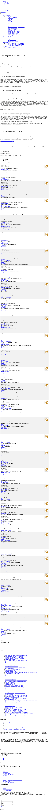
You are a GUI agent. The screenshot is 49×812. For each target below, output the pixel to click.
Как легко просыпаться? (10, 682)
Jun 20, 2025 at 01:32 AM (5, 486)
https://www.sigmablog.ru (6, 277)
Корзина (4, 788)
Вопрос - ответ (6, 3)
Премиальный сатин (12, 18)
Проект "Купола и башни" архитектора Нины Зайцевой (16, 712)
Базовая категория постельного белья (12, 716)
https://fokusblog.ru (4, 462)
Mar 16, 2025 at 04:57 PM (5, 351)
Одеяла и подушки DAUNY (13, 33)
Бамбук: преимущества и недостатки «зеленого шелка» (16, 660)
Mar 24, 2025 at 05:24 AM (5, 385)
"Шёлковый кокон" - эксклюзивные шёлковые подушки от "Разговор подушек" (21, 672)
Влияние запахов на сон (10, 684)
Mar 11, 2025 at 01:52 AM (5, 284)
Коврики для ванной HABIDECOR (15, 45)
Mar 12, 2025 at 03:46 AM (5, 301)
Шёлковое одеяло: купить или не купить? (13, 710)
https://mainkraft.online (5, 506)
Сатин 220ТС (10, 21)
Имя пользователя (5, 800)
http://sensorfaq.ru (4, 448)
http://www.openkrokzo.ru (6, 192)
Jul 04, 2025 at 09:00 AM (5, 517)
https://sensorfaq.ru (4, 196)
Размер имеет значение (10, 659)
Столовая (5, 46)
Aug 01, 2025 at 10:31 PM (5, 622)
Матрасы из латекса (12, 40)
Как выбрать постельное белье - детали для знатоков (16, 655)
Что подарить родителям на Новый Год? (13, 692)
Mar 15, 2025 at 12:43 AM (5, 334)
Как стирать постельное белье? (11, 666)
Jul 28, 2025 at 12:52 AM (5, 598)
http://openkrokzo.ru (5, 179)
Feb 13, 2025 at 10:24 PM (5, 200)
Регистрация (5, 786)
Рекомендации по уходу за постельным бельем (14, 656)
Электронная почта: (5, 642)
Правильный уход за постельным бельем (13, 663)
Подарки (9, 24)
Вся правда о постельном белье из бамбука (14, 711)
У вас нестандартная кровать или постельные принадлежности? (18, 664)
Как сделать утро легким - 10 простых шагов (14, 675)
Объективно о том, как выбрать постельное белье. (15, 687)
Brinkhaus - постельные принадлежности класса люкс (16, 696)
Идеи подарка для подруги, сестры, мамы (13, 690)
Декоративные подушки (13, 29)
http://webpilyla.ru (4, 290)
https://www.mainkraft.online (6, 618)
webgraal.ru (3, 171)
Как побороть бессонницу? (10, 670)
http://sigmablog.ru (4, 570)
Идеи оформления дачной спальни (12, 697)
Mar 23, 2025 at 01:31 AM (5, 368)
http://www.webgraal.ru (5, 206)
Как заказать (5, 2)
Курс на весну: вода (9, 676)
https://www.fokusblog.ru (6, 223)
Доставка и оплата (6, 773)
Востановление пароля (7, 790)
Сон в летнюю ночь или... (10, 683)
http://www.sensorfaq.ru (5, 405)
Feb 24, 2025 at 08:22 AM (5, 250)
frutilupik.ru (3, 178)
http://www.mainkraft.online (6, 554)
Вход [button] (4, 52)
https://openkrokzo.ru (5, 172)
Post (2, 650)
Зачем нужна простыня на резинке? (12, 701)
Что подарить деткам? (9, 688)
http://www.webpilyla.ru (5, 176)
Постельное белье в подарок (8, 782)
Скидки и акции (6, 5)
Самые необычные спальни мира (12, 674)
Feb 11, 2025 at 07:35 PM (5, 183)
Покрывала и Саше (11, 30)
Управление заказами (7, 789)
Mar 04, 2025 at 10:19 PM (5, 267)
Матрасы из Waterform (12, 39)
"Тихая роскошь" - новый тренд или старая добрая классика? (17, 715)
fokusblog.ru (3, 211)
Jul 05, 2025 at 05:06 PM (5, 534)
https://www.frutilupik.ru (5, 253)
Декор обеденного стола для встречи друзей (14, 686)
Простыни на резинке (12, 22)
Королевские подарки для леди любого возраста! (15, 693)
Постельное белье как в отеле (11, 714)
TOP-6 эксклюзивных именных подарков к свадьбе (15, 681)
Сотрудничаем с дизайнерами (43, 733)
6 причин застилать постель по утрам (12, 669)
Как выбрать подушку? (10, 706)
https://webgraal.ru (4, 213)
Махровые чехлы (11, 23)
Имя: (2, 640)
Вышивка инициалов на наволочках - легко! (14, 685)
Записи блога (2, 652)
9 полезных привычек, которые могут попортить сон (16, 680)
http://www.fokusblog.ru (5, 378)
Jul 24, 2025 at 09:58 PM (5, 582)
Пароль (2, 803)
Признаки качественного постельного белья (14, 657)
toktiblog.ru (3, 175)
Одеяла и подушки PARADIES (14, 34)
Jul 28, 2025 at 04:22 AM (5, 615)
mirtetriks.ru (3, 239)
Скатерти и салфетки (12, 47)
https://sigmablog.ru (4, 270)
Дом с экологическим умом (10, 662)
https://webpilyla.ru (4, 169)
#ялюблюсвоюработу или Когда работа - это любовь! (16, 702)
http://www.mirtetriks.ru (5, 273)
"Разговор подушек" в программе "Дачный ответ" (15, 703)
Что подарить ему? (9, 689)
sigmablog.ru (3, 245)
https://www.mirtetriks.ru (5, 611)
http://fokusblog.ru (4, 203)
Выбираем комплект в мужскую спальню (13, 707)
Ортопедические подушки (13, 41)
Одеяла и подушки (7, 26)
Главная (4, 1)
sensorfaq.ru (3, 188)
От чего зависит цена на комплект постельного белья (16, 695)
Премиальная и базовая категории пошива (33, 733)
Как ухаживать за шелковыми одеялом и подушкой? (16, 709)
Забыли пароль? (4, 807)
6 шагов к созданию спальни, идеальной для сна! (15, 667)
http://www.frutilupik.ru (5, 229)
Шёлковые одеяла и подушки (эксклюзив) (16, 27)
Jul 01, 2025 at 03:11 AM (5, 510)
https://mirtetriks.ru (4, 236)
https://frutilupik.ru (4, 594)
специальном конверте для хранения (31, 144)
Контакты (5, 6)
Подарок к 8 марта (9, 708)
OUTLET (9, 16)
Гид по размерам (6, 781)
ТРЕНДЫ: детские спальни (10, 671)
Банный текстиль (6, 42)
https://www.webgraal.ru (5, 226)
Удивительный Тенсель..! (10, 661)
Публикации (5, 4)
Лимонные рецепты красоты (11, 677)
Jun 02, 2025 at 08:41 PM (5, 435)
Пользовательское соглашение (9, 774)
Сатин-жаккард (11, 19)
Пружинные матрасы (12, 37)
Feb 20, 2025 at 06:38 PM (5, 233)
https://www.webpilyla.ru (5, 344)
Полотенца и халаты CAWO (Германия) (16, 44)
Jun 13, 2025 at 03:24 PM (5, 452)
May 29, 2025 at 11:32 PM (5, 402)
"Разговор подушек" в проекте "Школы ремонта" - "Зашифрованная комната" (21, 700)
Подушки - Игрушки (12, 35)
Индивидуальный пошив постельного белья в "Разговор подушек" (19, 713)
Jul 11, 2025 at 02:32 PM (5, 558)
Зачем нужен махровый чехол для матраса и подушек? (16, 698)
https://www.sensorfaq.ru (5, 371)
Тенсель (9, 20)
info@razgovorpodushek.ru (9, 10)
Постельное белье (6, 15)
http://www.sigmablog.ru (5, 280)
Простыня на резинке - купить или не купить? (14, 658)
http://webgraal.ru (4, 431)
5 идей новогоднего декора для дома (12, 673)
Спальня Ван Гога (9, 694)
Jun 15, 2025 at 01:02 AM (5, 469)
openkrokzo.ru (3, 191)
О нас (4, 771)
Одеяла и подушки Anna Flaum (14, 31)
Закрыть (2, 809)
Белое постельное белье (12, 17)
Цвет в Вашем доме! (9, 668)
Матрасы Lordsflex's (7, 36)
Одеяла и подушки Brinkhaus (13, 32)
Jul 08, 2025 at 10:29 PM (5, 551)
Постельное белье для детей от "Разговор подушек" (15, 705)
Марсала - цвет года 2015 (10, 679)
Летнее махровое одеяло (13, 28)
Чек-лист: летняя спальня (10, 699)
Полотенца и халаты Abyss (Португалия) (16, 43)
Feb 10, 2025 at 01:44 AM (5, 166)
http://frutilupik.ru (4, 240)
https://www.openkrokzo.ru (6, 330)
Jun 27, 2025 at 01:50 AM (5, 503)
